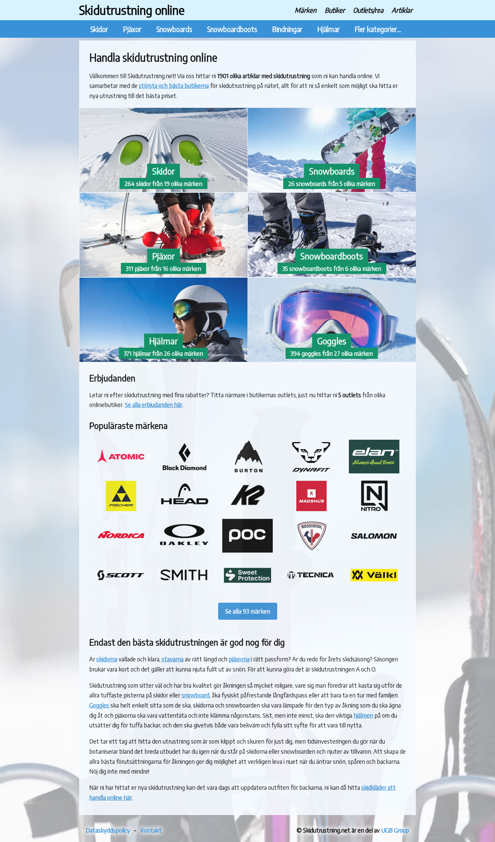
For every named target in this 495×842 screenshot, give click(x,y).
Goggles (99, 705)
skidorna (106, 659)
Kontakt (151, 830)
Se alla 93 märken (247, 611)
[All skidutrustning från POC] (247, 550)
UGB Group (395, 830)
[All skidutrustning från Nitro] (374, 510)
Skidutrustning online (132, 10)
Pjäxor (132, 29)
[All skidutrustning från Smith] (184, 590)
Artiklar (402, 10)
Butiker (335, 10)
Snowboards (174, 29)
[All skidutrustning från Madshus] (311, 510)
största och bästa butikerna (174, 85)
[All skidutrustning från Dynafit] (311, 471)
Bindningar (287, 29)
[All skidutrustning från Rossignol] (311, 550)
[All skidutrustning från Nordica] (121, 550)
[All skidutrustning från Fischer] (121, 510)
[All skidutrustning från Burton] (247, 471)
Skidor (99, 29)
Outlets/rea (368, 10)
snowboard (195, 695)
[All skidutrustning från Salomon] (374, 550)
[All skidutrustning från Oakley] (184, 550)
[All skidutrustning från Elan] (374, 471)
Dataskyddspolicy (108, 830)
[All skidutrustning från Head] (184, 510)
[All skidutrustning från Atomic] (121, 471)
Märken (306, 10)
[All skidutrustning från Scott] (121, 590)
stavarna (173, 659)
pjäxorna (239, 659)
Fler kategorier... (378, 29)
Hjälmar (328, 29)
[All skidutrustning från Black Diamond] (184, 471)
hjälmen (363, 715)
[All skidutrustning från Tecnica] (311, 590)
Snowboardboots (232, 29)
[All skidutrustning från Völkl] (374, 590)
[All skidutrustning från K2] (247, 510)
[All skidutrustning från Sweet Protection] (247, 590)
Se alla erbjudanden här (153, 404)
